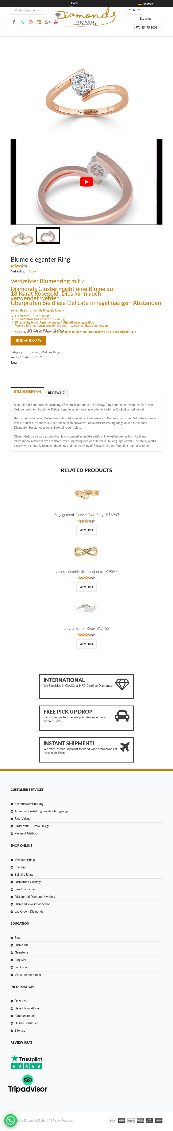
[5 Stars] (25, 266)
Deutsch (147, 4)
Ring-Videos (22, 818)
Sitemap (20, 1030)
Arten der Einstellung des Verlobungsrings (41, 811)
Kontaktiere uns (25, 1016)
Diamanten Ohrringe (28, 882)
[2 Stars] (15, 266)
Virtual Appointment (28, 975)
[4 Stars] (22, 266)
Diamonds (21, 945)
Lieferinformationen (28, 1008)
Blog (73, 12)
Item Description (27, 391)
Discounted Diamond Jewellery (35, 896)
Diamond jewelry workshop (32, 904)
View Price (87, 530)
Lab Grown (22, 967)
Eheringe (20, 867)
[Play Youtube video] (86, 182)
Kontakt (76, 17)
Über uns (21, 1001)
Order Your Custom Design (32, 826)
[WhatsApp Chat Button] (10, 1120)
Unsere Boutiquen (26, 1023)
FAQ (73, 22)
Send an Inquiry (28, 340)
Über (73, 8)
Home (74, 3)
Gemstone (21, 952)
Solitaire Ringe (24, 874)
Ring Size (20, 960)
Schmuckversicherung (29, 804)
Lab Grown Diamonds (29, 911)
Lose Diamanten (25, 889)
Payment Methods (27, 833)
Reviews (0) (56, 392)
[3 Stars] (19, 266)
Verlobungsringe (25, 860)
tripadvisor (122, 331)
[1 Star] (12, 266)
